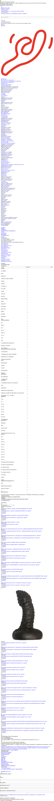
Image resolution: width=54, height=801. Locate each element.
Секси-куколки (4, 108)
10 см (2, 330)
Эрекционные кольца (6, 119)
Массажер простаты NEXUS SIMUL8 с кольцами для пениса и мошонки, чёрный (20, 564)
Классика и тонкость (6, 122)
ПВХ (2, 425)
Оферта (18, 746)
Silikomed (3, 423)
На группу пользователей (7, 464)
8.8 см (2, 325)
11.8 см (3, 449)
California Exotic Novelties (7, 278)
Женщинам (4, 174)
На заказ (3, 416)
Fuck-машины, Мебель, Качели (8, 218)
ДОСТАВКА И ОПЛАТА (6, 752)
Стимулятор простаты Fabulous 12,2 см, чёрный (12, 669)
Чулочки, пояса (4, 191)
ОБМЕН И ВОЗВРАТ (5, 753)
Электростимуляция (6, 359)
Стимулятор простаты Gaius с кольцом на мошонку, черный (15, 585)
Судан (2, 479)
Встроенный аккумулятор (7, 390)
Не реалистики (4, 116)
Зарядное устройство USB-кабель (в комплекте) (12, 393)
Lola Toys (3, 293)
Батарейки (3, 387)
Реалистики (4, 115)
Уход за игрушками (5, 178)
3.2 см (2, 404)
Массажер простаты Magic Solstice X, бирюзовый (13, 544)
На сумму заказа (5, 467)
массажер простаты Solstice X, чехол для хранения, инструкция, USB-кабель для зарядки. (22, 494)
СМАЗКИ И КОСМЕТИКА (7, 762)
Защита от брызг (5, 488)
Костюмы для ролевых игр (7, 189)
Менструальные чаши (6, 103)
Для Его (11, 242)
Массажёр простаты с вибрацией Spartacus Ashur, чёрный (15, 551)
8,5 (1, 322)
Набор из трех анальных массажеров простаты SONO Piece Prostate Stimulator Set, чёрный (23, 703)
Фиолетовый (4, 370)
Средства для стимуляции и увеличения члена (12, 164)
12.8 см (3, 457)
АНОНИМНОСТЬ (5, 235)
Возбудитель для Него (6, 133)
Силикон (3, 430)
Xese (2, 319)
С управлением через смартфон (8, 354)
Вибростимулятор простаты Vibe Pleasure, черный (13, 558)
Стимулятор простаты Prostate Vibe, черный (11, 571)
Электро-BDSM (4, 225)
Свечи (2, 214)
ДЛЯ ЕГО (3, 760)
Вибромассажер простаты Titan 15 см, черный (12, 710)
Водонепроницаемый (6, 486)
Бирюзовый (4, 362)
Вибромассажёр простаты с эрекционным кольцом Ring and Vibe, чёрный (19, 649)
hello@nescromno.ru (6, 771)
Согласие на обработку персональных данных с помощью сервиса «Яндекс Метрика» (25, 747)
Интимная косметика (6, 180)
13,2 (2, 340)
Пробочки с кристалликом (7, 140)
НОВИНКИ (3, 229)
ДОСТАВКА (3, 234)
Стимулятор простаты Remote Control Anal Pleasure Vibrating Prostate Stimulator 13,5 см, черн (23, 723)
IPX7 (2, 483)
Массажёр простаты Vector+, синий (9, 524)
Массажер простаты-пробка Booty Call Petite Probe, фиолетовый (16, 656)
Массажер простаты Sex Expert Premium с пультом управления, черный (18, 690)
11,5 (2, 337)
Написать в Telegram (22, 13)
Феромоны (3, 173)
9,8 (1, 436)
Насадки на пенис (5, 128)
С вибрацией (4, 117)
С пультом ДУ (4, 351)
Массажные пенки (5, 171)
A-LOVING (3, 271)
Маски (2, 220)
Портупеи (3, 211)
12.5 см (3, 454)
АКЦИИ (2, 228)
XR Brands (3, 316)
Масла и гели (4, 169)
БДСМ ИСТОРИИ (5, 764)
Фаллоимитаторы (5, 92)
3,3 (1, 401)
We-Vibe (3, 314)
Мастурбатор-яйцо (5, 113)
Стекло (2, 96)
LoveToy (3, 296)
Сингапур (3, 474)
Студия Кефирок (14, 750)
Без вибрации (4, 376)
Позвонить (3, 13)
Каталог (7, 242)
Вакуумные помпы (5, 130)
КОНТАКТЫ (3, 233)
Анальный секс (4, 161)
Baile (2, 273)
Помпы (2, 101)
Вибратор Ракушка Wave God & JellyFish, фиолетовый (13, 683)
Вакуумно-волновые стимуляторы (9, 87)
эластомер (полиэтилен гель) (8, 433)
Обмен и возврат (5, 9)
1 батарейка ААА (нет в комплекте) (9, 382)
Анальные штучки (5, 137)
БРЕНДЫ (3, 227)
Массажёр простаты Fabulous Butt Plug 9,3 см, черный (14, 663)
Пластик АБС (4, 428)
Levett (2, 291)
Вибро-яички (4, 83)
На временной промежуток (7, 343)
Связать (3, 207)
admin (2, 414)
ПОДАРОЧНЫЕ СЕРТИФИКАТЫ (8, 231)
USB (2, 385)
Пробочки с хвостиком (6, 139)
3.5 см (2, 411)
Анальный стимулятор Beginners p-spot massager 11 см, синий (16, 717)
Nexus (2, 301)
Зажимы (3, 216)
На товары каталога (5, 472)
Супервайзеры (4, 419)
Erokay (2, 281)
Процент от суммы (5, 345)
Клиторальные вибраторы (7, 82)
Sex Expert (3, 306)
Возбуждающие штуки (6, 165)
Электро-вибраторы (5, 85)
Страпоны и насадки (6, 153)
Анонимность (4, 10)
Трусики (3, 198)
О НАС (2, 232)
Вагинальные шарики (6, 90)
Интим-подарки (5, 148)
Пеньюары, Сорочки (6, 196)
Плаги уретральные (5, 223)
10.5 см (3, 332)
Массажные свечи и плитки (7, 170)
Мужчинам (3, 175)
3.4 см (2, 409)
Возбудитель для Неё (6, 99)
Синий (2, 368)
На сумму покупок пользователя (8, 469)
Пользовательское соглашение (19, 749)
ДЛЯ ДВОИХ (4, 761)
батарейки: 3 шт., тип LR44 (7, 395)
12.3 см (3, 452)
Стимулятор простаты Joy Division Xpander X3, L (12, 696)
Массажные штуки (5, 167)
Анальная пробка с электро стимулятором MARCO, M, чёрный (16, 510)
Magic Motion (4, 298)
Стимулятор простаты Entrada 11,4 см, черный (12, 676)
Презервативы (4, 121)
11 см (2, 335)
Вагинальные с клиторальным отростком (11, 81)
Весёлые (3, 126)
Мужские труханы (5, 202)
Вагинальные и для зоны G (7, 80)
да (1, 491)
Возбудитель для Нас (6, 155)
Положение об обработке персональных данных (32, 746)
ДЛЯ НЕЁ (3, 759)
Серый (2, 365)
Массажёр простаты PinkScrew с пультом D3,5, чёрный (14, 517)
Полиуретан (4, 125)
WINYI (2, 311)
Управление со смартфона (7, 356)
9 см (2, 327)
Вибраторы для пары (6, 146)
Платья (2, 193)
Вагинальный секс (5, 162)
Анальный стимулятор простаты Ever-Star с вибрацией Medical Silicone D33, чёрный (21, 531)
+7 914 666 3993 (4, 12)
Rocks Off (3, 304)
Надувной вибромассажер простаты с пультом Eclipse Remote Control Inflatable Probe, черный (23, 578)
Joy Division (3, 286)
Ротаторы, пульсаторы (6, 84)
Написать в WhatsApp (11, 13)
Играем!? (3, 151)
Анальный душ (4, 142)
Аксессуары (4, 200)
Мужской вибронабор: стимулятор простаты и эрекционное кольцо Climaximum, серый (22, 730)
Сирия (2, 477)
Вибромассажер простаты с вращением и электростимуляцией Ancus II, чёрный (20, 537)
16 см (2, 459)
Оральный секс (4, 163)
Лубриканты (4, 160)
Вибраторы (3, 78)
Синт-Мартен (4, 348)
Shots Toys (3, 309)
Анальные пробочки (6, 138)
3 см (2, 399)
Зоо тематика (4, 95)
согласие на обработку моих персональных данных (15, 794)
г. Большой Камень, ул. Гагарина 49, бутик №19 (7, 769)
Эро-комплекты (4, 187)
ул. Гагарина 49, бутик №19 (12, 11)
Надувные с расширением (7, 144)
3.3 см (2, 406)
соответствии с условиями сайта (37, 794)
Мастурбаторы (4, 112)
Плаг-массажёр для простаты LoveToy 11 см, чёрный (13, 642)
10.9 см (3, 444)
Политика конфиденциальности (8, 746)
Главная (3, 242)
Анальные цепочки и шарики (8, 143)
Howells (3, 283)
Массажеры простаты (6, 110)
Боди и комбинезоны (6, 184)
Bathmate (3, 276)
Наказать (3, 209)
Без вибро (3, 94)
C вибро (3, 93)
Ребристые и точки (5, 124)
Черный (3, 373)
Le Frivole (3, 288)
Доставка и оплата (5, 7)
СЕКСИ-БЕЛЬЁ (4, 763)
